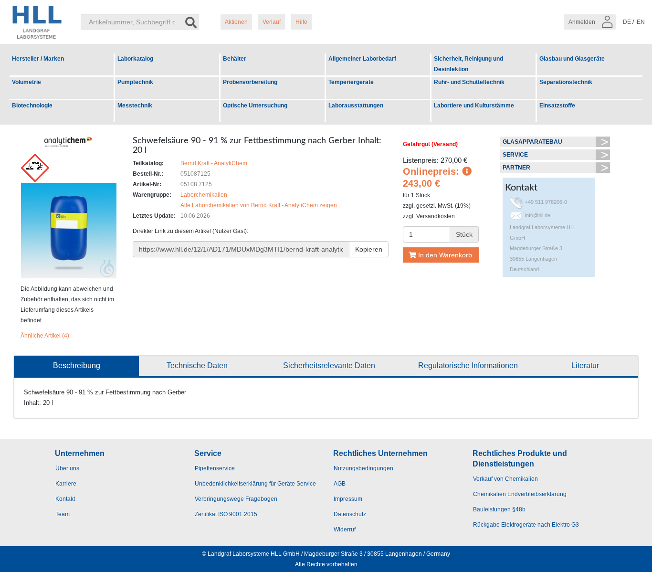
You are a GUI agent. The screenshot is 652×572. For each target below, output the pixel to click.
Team (62, 514)
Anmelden (582, 22)
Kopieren (368, 249)
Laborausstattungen (355, 105)
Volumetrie (26, 82)
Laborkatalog (135, 58)
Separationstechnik (565, 82)
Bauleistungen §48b (499, 509)
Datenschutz (350, 514)
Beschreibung (76, 365)
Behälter (234, 58)
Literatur (585, 365)
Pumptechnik (135, 82)
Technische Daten (197, 365)
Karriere (65, 483)
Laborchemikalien (203, 194)
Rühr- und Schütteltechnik (469, 82)
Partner (516, 167)
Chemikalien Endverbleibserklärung (520, 494)
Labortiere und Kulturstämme (474, 105)
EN (641, 22)
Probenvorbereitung (250, 82)
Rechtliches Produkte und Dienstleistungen (520, 458)
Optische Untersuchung (255, 105)
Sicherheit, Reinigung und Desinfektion (468, 64)
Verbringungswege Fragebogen (236, 499)
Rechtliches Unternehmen (380, 453)
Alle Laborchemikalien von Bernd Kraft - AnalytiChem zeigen (258, 205)
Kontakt (65, 499)
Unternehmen (80, 453)
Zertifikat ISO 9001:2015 (226, 514)
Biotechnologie (32, 105)
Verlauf (272, 22)
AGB (340, 483)
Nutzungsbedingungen (363, 468)
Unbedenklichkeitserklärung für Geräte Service (255, 483)
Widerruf (345, 529)
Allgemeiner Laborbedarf (362, 58)
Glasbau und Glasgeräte (572, 58)
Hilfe (301, 22)
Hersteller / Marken (38, 58)
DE (627, 22)
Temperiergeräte (351, 82)
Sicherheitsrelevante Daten (329, 365)
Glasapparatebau (532, 141)
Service (515, 154)
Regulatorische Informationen (468, 365)
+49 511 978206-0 (546, 202)
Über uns (67, 468)
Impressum (348, 499)
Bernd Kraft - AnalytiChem (213, 163)
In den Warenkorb (444, 255)
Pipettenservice (215, 468)
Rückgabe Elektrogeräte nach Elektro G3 (526, 524)
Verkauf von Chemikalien (505, 479)
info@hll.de (537, 215)
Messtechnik (134, 105)
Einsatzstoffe (557, 105)
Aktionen (236, 22)
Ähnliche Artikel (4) (45, 335)
